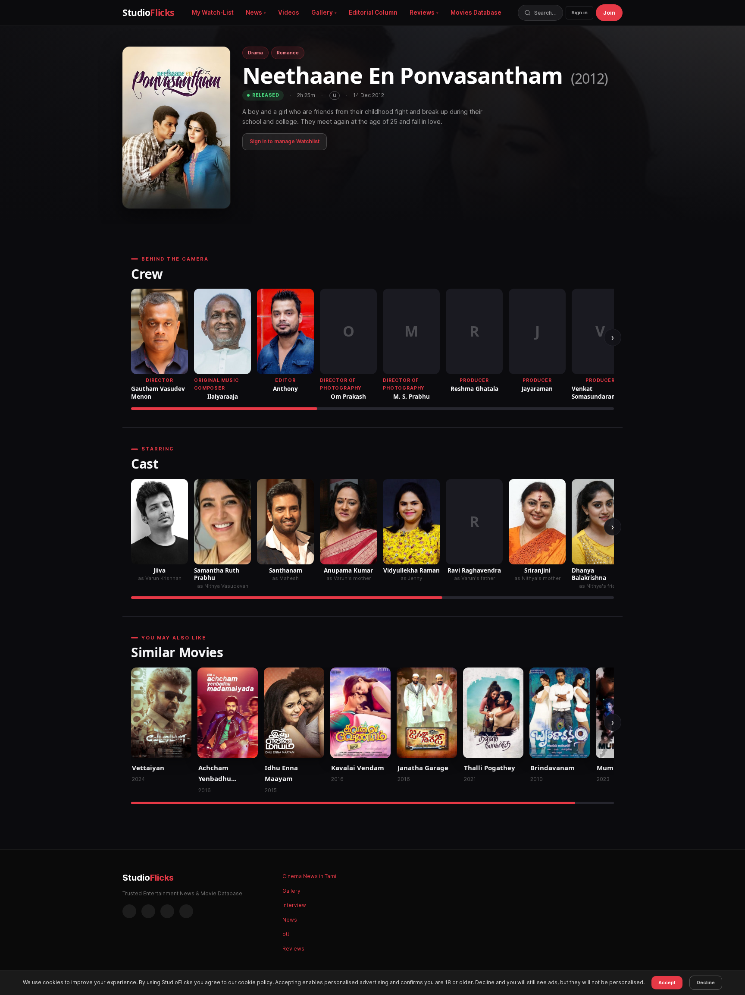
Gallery (322, 12)
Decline (706, 982)
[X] (167, 911)
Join (609, 12)
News (254, 12)
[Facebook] (129, 911)
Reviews (422, 12)
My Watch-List (213, 12)
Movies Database (476, 12)
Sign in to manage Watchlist (284, 141)
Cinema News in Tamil (310, 876)
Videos (288, 12)
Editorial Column (373, 12)
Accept (667, 982)
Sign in (579, 12)
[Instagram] (148, 911)
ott (285, 934)
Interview (294, 905)
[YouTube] (186, 911)
